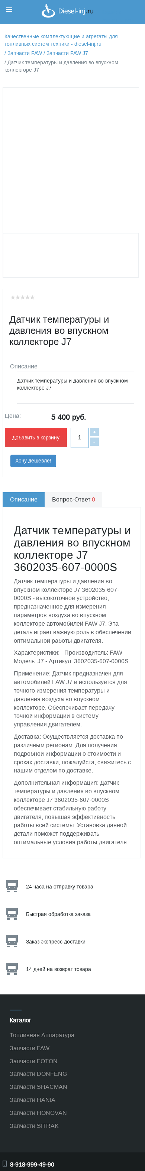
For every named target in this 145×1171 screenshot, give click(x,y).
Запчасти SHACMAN (38, 1087)
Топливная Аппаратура (42, 1035)
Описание (24, 499)
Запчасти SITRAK (34, 1126)
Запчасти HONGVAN (38, 1113)
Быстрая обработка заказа (58, 914)
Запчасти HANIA (32, 1100)
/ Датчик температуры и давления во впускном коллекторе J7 (61, 66)
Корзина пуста (119, 19)
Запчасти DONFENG (38, 1074)
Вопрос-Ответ (73, 499)
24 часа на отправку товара (59, 886)
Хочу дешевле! (33, 460)
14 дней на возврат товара (58, 969)
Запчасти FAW (29, 1048)
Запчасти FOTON (34, 1061)
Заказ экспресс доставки (56, 941)
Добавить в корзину (35, 437)
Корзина (112, 12)
